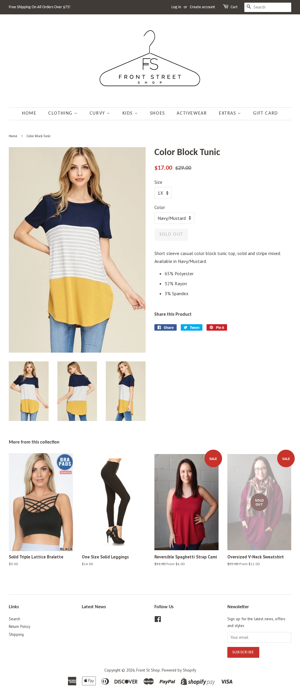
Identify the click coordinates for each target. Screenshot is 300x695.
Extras (228, 113)
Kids (128, 113)
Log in (176, 7)
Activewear (192, 113)
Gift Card (265, 113)
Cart (234, 7)
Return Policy (19, 626)
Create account (202, 7)
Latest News (94, 607)
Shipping (16, 634)
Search (14, 618)
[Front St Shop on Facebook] (157, 620)
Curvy (98, 113)
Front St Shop (148, 670)
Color (159, 207)
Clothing (61, 113)
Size (158, 182)
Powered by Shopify (179, 670)
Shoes (157, 113)
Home (29, 113)
